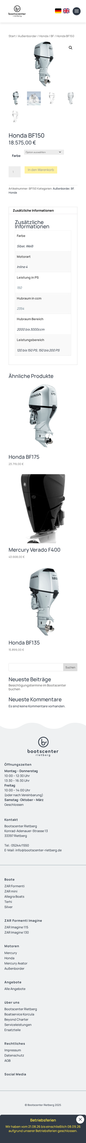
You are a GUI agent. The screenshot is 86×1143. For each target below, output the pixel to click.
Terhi (8, 901)
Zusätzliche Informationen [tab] (33, 210)
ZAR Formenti (14, 886)
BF (52, 36)
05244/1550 (20, 845)
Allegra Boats (14, 896)
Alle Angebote (14, 989)
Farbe (16, 155)
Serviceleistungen (18, 1024)
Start (12, 36)
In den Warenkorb (41, 169)
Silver (8, 907)
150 (19, 287)
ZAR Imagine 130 (16, 932)
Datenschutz (14, 1055)
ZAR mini (10, 891)
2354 (20, 308)
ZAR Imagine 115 (16, 927)
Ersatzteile (12, 1030)
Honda (43, 36)
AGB (7, 1060)
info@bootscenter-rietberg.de (38, 850)
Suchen (70, 667)
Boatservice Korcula (19, 1014)
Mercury (10, 953)
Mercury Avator (15, 963)
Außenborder (27, 36)
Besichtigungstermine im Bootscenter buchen (37, 687)
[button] (70, 47)
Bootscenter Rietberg (20, 1009)
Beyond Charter (16, 1019)
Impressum (12, 1050)
